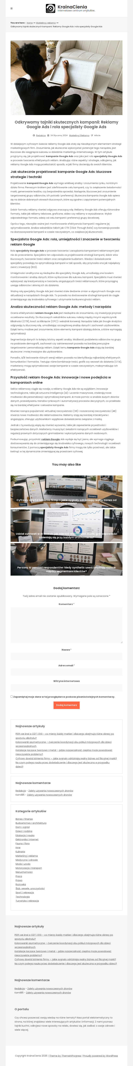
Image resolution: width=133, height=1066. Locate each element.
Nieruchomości (24, 872)
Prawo (19, 880)
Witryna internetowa (66, 681)
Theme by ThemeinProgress (65, 1055)
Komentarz (66, 604)
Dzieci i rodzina (24, 831)
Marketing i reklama (46, 22)
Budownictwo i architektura (31, 823)
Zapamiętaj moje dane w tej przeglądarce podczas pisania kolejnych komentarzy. (64, 696)
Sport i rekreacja (25, 892)
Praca (19, 876)
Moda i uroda (23, 864)
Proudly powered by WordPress (100, 1055)
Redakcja (41, 135)
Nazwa (67, 649)
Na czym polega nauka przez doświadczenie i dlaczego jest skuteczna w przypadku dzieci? (66, 963)
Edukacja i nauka (25, 835)
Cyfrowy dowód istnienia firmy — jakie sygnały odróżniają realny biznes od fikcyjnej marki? (66, 758)
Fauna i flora (23, 843)
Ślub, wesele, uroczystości (30, 888)
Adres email (66, 665)
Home (30, 22)
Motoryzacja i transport (29, 868)
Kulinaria (20, 851)
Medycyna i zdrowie (27, 860)
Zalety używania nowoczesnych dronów (50, 790)
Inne (18, 847)
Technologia (23, 896)
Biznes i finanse (24, 819)
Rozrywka (21, 884)
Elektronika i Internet (27, 839)
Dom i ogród (23, 827)
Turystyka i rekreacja (27, 900)
